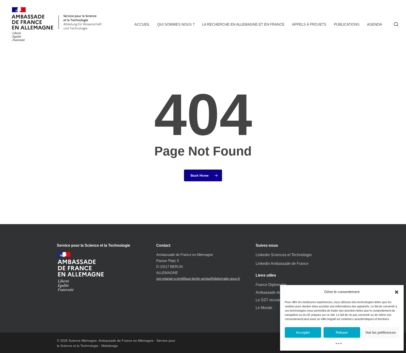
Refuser (342, 332)
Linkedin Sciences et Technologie (284, 255)
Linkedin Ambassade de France (282, 264)
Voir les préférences (380, 332)
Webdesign (109, 346)
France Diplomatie (271, 285)
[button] (396, 292)
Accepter (303, 332)
